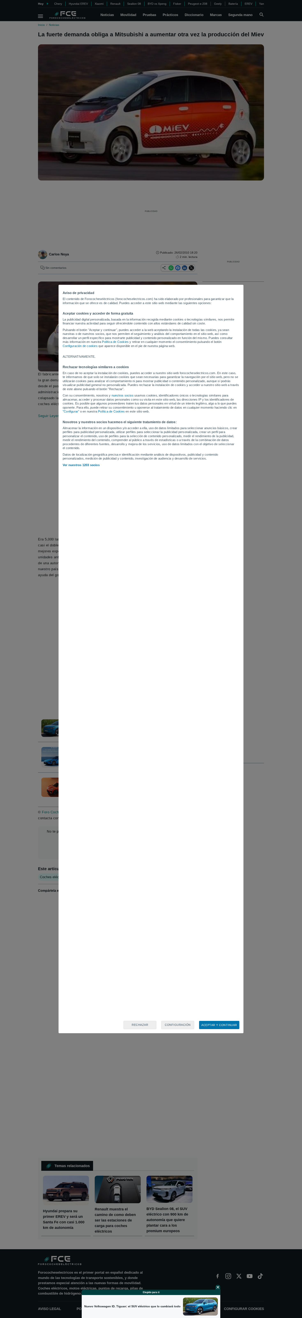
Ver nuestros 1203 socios (81, 465)
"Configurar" (71, 411)
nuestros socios (123, 395)
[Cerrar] (218, 1287)
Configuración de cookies (80, 346)
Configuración (178, 1024)
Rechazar (140, 1024)
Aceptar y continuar (219, 1025)
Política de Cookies (115, 342)
